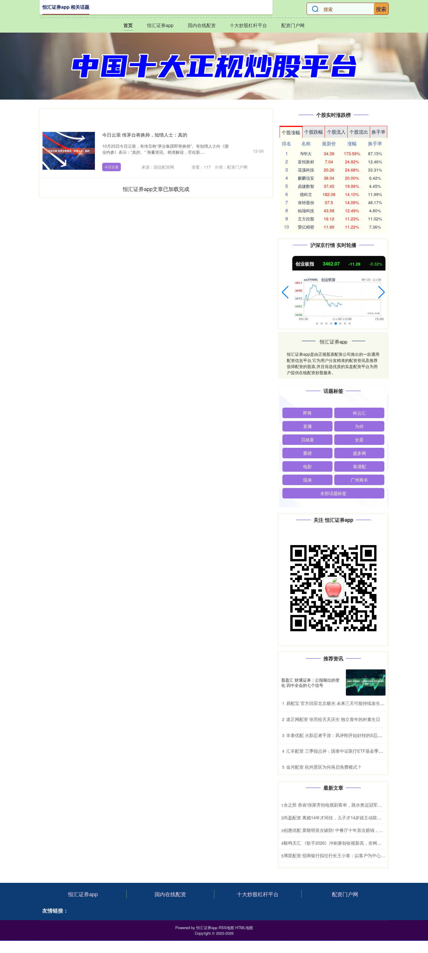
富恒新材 (306, 162)
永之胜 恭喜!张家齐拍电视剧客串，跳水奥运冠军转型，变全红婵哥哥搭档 (355, 805)
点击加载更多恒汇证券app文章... (156, 188)
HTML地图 (244, 927)
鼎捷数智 (306, 186)
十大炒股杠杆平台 (248, 25)
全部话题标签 (333, 493)
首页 (128, 25)
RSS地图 (226, 927)
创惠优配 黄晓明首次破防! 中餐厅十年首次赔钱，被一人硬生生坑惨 (349, 830)
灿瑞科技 (306, 210)
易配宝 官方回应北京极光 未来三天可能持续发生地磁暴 (339, 703)
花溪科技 (306, 170)
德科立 (306, 194)
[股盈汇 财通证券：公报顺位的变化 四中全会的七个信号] (365, 682)
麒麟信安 (306, 178)
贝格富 (307, 439)
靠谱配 (359, 466)
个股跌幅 (313, 131)
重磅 (307, 453)
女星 (359, 439)
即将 (307, 413)
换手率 (378, 131)
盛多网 (359, 453)
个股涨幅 (291, 132)
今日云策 (112, 166)
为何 (359, 426)
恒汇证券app (160, 25)
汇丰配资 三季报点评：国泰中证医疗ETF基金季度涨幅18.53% (346, 751)
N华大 (306, 153)
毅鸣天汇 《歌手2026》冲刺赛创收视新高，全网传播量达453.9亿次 (349, 843)
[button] (285, 292)
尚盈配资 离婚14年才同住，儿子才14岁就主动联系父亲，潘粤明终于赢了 (354, 817)
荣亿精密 (306, 227)
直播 (307, 426)
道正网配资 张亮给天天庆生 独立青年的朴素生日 (333, 719)
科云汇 (359, 413)
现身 (307, 480)
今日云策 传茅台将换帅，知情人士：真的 (144, 134)
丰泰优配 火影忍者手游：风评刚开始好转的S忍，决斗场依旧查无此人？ (356, 735)
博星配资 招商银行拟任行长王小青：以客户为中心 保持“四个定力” (347, 855)
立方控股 (306, 219)
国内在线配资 (202, 25)
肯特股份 (306, 202)
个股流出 (358, 131)
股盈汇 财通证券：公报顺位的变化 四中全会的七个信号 (310, 682)
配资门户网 (293, 25)
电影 (307, 466)
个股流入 (336, 131)
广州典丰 (359, 480)
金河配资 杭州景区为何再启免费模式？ (324, 767)
